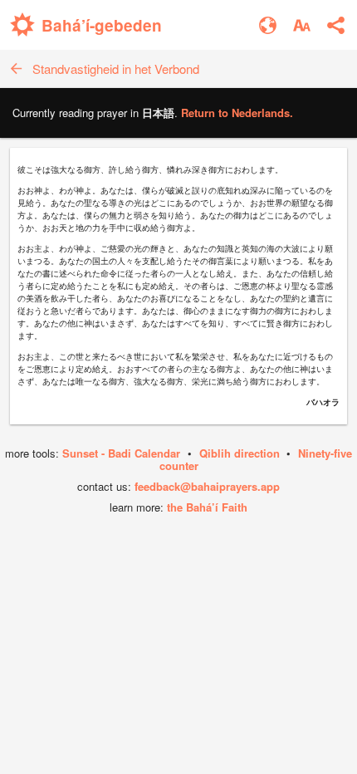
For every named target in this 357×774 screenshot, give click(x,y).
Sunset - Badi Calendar (121, 453)
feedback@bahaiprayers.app (207, 486)
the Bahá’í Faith (207, 507)
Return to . (237, 112)
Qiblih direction (239, 453)
